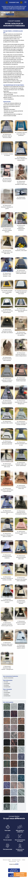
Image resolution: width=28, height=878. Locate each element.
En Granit (6, 681)
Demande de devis (16, 859)
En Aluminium (7, 686)
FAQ (18, 861)
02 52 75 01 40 (14, 871)
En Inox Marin (7, 683)
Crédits (23, 859)
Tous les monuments (8, 677)
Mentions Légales (7, 859)
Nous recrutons (12, 861)
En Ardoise (6, 685)
